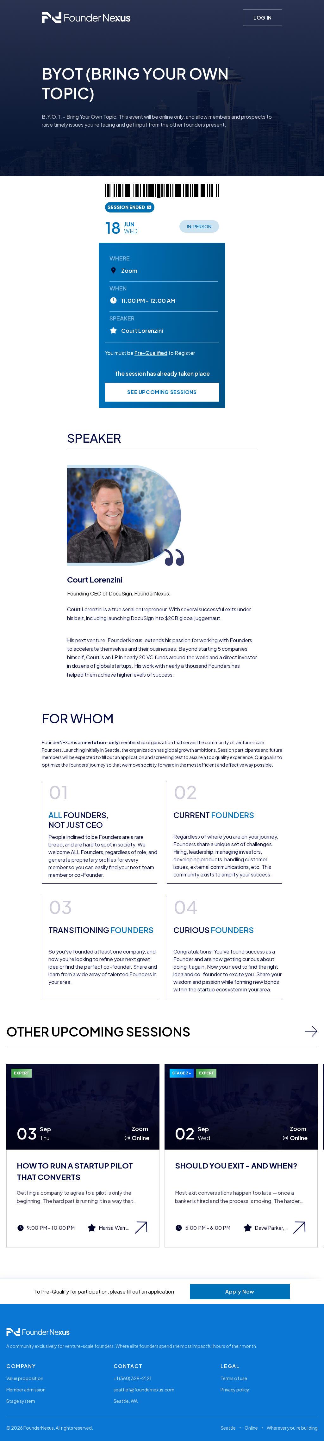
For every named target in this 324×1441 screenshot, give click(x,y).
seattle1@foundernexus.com (144, 1389)
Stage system (20, 1401)
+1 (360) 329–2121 (133, 1378)
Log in (262, 17)
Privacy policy (235, 1389)
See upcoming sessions (161, 392)
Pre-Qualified (150, 353)
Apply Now (239, 1291)
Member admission (26, 1389)
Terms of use (234, 1378)
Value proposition (24, 1378)
